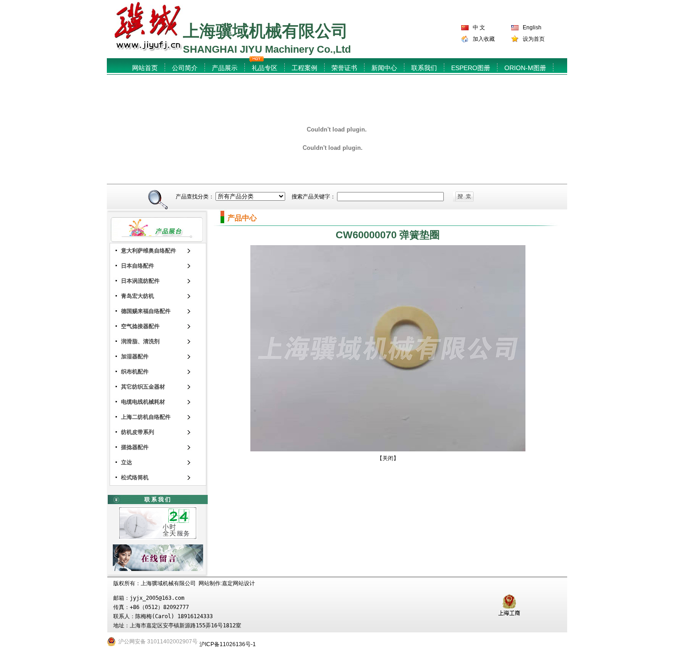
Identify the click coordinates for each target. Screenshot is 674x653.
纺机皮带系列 (137, 432)
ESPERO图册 (470, 67)
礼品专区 (264, 67)
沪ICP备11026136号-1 (227, 644)
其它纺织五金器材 (143, 387)
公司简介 (185, 67)
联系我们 (424, 67)
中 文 (479, 27)
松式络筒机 (135, 477)
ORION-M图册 (525, 67)
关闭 (387, 458)
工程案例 (304, 67)
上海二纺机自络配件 (146, 417)
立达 (126, 462)
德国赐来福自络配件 (146, 311)
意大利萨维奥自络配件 (148, 250)
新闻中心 (384, 67)
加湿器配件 (135, 356)
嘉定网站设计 (238, 583)
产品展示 (225, 67)
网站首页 (145, 67)
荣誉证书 (344, 67)
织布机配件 (135, 371)
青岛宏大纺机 (137, 296)
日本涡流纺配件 (140, 281)
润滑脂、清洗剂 (140, 341)
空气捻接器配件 (140, 326)
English (532, 27)
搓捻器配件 (135, 447)
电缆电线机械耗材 (143, 402)
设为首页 (534, 39)
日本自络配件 (137, 266)
